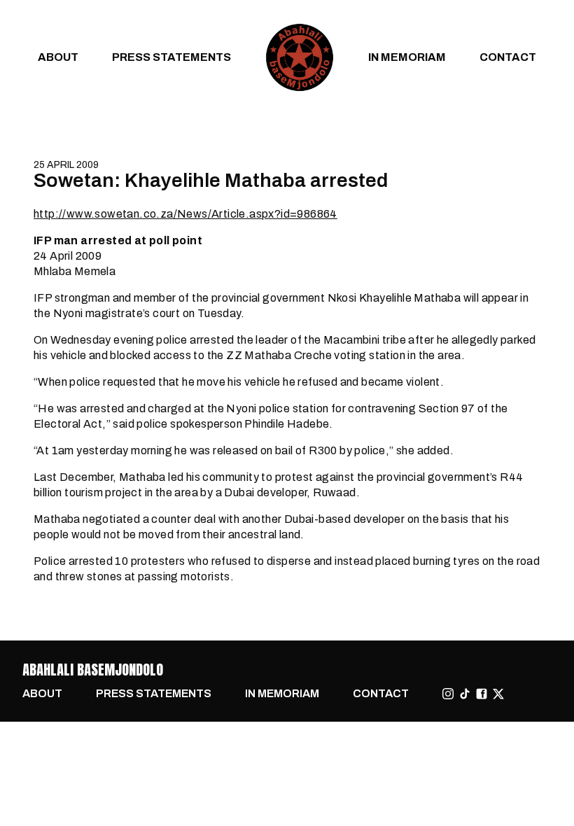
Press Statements (171, 57)
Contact (507, 57)
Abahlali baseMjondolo (92, 669)
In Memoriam (407, 57)
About (58, 57)
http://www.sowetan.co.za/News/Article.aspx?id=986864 (185, 214)
